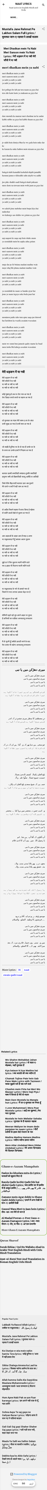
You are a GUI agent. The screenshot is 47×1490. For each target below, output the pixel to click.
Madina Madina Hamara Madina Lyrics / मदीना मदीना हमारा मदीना (22, 1138)
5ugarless (31, 1479)
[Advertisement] (23, 1290)
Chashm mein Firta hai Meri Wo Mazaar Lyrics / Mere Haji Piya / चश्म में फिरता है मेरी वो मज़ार (22, 1092)
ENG (15, 1483)
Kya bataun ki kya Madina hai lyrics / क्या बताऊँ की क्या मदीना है (21, 1072)
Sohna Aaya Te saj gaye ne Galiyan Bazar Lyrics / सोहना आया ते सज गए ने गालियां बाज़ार (19, 1415)
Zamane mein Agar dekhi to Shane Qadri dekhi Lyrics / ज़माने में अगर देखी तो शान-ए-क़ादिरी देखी (22, 1200)
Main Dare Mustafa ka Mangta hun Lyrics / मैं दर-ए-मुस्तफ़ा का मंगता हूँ (23, 1101)
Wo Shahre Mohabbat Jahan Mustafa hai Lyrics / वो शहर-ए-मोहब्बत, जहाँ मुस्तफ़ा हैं (21, 1063)
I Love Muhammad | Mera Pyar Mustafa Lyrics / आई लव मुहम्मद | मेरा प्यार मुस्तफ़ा (23, 1111)
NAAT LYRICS (23, 3)
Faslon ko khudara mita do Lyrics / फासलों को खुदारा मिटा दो (22, 1175)
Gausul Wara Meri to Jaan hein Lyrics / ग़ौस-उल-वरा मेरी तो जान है (23, 1210)
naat (26, 969)
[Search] (43, 5)
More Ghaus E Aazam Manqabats (21, 1230)
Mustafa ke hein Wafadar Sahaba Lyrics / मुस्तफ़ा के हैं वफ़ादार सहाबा (23, 1120)
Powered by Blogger (25, 1474)
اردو (31, 1483)
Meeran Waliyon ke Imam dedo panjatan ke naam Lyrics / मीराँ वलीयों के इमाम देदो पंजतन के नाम (22, 1129)
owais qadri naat (12, 975)
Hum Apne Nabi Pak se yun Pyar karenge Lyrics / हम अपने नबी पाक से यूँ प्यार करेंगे (20, 1400)
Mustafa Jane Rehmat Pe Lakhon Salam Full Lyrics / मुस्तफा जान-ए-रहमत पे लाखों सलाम (20, 33)
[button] (43, 29)
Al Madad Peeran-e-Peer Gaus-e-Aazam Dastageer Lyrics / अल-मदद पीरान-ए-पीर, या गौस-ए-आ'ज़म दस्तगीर (21, 1221)
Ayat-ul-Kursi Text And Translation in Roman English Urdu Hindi (22, 1260)
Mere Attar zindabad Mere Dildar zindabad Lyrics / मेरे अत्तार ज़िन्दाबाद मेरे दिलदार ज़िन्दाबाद (23, 1148)
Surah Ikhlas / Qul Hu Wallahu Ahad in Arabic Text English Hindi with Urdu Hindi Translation (22, 1250)
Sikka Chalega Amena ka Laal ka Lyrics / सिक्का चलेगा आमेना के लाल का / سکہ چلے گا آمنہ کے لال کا (19, 1368)
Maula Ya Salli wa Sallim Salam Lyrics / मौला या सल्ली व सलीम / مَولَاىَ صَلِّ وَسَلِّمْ (19, 1444)
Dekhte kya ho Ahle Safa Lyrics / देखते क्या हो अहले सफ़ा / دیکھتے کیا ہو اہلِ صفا (19, 1458)
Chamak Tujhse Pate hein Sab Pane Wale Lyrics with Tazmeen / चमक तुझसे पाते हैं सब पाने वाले (23, 1081)
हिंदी (23, 1483)
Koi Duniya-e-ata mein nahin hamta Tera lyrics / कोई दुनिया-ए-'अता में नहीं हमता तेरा (20, 1353)
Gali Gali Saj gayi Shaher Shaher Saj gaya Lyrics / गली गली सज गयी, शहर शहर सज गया (19, 1429)
